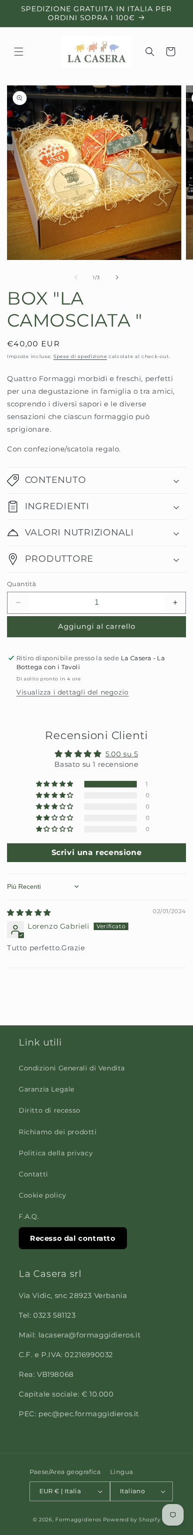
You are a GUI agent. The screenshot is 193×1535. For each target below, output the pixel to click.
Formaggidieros (78, 1519)
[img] (29, 912)
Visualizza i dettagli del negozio (72, 692)
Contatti (33, 1174)
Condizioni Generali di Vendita (72, 1068)
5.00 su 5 (121, 753)
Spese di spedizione (80, 356)
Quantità (21, 584)
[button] (18, 51)
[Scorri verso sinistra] (76, 277)
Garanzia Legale (46, 1089)
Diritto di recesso (50, 1110)
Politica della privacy (56, 1153)
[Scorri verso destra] (117, 277)
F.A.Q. (29, 1216)
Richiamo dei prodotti (58, 1132)
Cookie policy (43, 1195)
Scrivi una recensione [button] (97, 852)
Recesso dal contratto (73, 1238)
